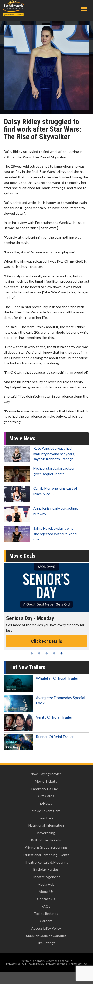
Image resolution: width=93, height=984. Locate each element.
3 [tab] (46, 653)
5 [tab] (61, 653)
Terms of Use (78, 964)
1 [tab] (31, 653)
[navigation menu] (83, 9)
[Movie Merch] (46, 587)
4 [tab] (54, 653)
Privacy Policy (15, 964)
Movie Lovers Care (46, 811)
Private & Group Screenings (46, 847)
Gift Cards (46, 796)
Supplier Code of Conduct (46, 936)
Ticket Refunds (46, 914)
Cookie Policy (35, 964)
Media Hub (46, 884)
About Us (46, 891)
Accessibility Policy (46, 928)
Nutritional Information (46, 825)
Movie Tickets (46, 781)
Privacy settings (56, 964)
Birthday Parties (46, 869)
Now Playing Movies (46, 774)
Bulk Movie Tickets (46, 840)
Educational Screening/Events (46, 855)
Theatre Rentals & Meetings (46, 862)
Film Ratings (46, 943)
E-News (46, 803)
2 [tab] (39, 653)
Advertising (46, 833)
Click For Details (46, 636)
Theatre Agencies (46, 877)
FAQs (46, 906)
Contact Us (46, 899)
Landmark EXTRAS (46, 789)
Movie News (22, 438)
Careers (46, 921)
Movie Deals (22, 556)
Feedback (46, 818)
